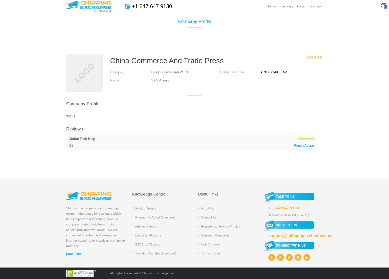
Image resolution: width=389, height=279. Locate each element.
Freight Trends (145, 208)
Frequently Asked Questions (154, 217)
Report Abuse (304, 145)
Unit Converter (211, 244)
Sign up (315, 6)
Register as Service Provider (221, 226)
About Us (207, 208)
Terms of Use (210, 253)
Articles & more (145, 226)
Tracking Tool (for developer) (155, 253)
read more (73, 253)
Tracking (286, 6)
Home (271, 6)
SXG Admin (160, 80)
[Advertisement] (194, 43)
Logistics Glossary (147, 235)
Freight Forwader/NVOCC (170, 72)
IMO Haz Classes (147, 244)
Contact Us (208, 217)
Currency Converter (214, 235)
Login (301, 6)
